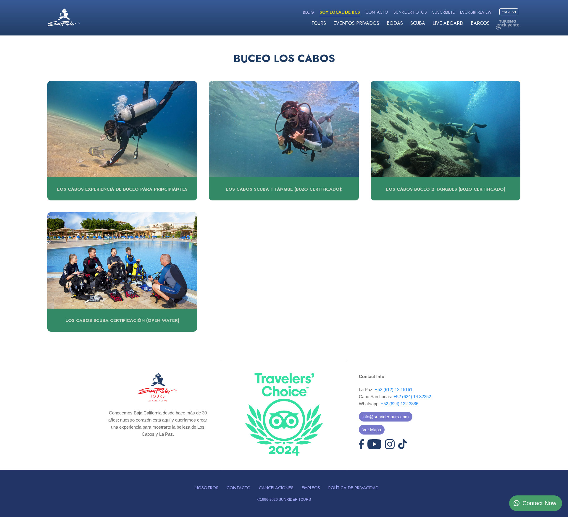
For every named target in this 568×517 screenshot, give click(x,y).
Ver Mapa (371, 429)
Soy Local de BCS (340, 12)
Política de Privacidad (353, 487)
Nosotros (206, 487)
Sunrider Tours (63, 17)
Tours (319, 23)
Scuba (417, 23)
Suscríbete (443, 12)
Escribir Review (476, 12)
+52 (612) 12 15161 (393, 389)
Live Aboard (448, 23)
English (509, 12)
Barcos (480, 23)
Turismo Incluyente (507, 24)
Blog (308, 12)
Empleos (311, 487)
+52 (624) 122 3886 (399, 403)
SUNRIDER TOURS (295, 499)
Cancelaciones (276, 487)
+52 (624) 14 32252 (412, 396)
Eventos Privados (356, 23)
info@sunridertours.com (385, 416)
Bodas (395, 23)
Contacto (376, 12)
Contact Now (539, 503)
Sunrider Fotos (410, 12)
